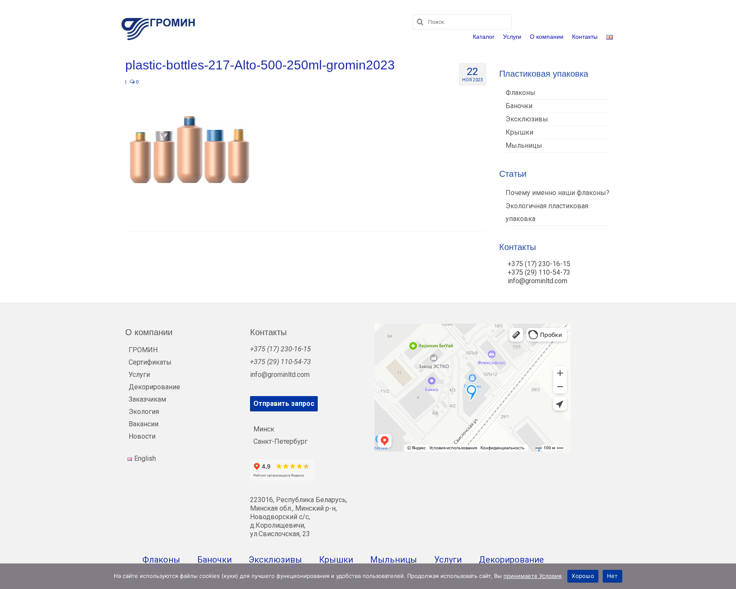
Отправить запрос (283, 403)
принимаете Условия (532, 575)
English (145, 458)
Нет (612, 575)
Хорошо (583, 575)
